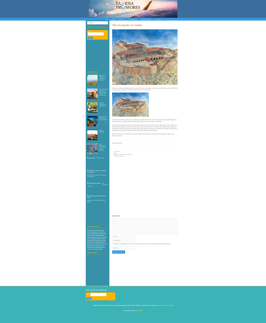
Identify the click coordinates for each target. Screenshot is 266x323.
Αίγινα (93, 230)
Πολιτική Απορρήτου (168, 305)
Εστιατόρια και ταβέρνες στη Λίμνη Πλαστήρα (103, 118)
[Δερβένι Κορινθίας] (92, 139)
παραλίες (100, 249)
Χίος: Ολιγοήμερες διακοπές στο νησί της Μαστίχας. (102, 147)
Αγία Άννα (98, 230)
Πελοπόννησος (100, 158)
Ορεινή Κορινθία (96, 243)
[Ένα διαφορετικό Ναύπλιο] (94, 183)
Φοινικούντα (101, 245)
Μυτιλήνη (98, 242)
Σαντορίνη (89, 245)
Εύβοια (93, 233)
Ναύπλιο (103, 242)
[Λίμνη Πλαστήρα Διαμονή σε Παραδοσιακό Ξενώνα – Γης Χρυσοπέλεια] (92, 98)
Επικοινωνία (158, 19)
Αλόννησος (89, 232)
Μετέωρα (94, 242)
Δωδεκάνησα (102, 232)
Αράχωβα (94, 232)
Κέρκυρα (97, 235)
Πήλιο (101, 243)
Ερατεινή (89, 233)
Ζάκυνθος (97, 233)
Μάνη (93, 240)
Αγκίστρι (102, 230)
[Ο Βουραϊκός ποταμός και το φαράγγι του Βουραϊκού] (96, 172)
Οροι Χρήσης (158, 305)
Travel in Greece (117, 151)
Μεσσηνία (89, 242)
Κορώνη (89, 238)
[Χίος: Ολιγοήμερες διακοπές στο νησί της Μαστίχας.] (92, 153)
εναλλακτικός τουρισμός (92, 249)
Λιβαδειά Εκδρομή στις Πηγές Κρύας (102, 104)
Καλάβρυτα (101, 235)
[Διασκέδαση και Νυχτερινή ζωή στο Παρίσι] (96, 197)
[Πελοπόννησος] (91, 158)
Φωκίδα (89, 247)
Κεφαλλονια (99, 237)
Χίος (92, 247)
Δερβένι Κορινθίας (101, 131)
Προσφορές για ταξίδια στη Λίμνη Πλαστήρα (122, 154)
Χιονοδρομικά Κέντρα (99, 247)
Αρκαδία (98, 232)
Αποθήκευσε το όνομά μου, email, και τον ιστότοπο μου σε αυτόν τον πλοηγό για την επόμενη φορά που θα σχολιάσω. (142, 243)
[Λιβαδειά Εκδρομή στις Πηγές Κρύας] (92, 111)
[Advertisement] (145, 173)
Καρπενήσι (94, 237)
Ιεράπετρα (89, 235)
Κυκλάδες (99, 238)
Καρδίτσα (89, 237)
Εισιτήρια (113, 19)
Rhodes (115, 153)
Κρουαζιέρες (94, 238)
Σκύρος (94, 245)
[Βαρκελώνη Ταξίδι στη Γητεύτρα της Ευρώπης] (92, 84)
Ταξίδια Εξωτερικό (133, 19)
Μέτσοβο (97, 240)
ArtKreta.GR (139, 310)
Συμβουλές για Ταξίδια (146, 19)
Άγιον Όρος (89, 230)
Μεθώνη (104, 240)
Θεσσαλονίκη (103, 233)
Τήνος (97, 245)
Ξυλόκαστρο (90, 243)
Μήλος (100, 240)
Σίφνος (105, 243)
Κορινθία (104, 237)
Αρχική (107, 19)
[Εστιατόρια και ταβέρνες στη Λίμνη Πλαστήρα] (92, 125)
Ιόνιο (93, 235)
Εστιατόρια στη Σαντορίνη (119, 156)
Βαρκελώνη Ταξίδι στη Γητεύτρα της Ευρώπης (102, 78)
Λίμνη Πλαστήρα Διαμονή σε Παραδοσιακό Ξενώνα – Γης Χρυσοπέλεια (103, 92)
